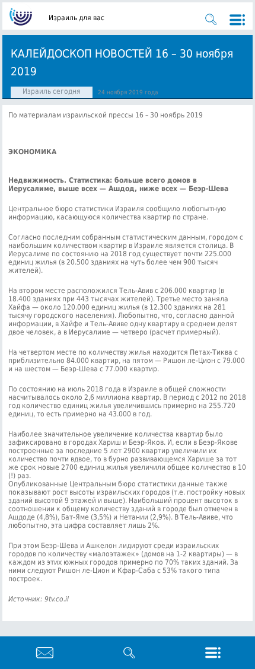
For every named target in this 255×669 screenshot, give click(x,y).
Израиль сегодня (52, 91)
